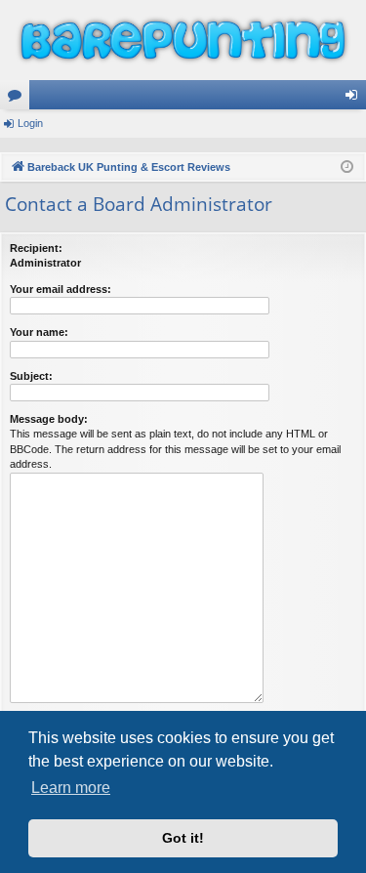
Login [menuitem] (355, 98)
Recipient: (36, 248)
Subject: (31, 376)
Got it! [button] (183, 838)
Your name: (39, 332)
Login (30, 123)
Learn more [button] (70, 787)
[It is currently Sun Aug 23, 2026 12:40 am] (347, 167)
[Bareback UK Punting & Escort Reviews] (183, 40)
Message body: (49, 419)
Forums (18, 98)
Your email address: (60, 289)
